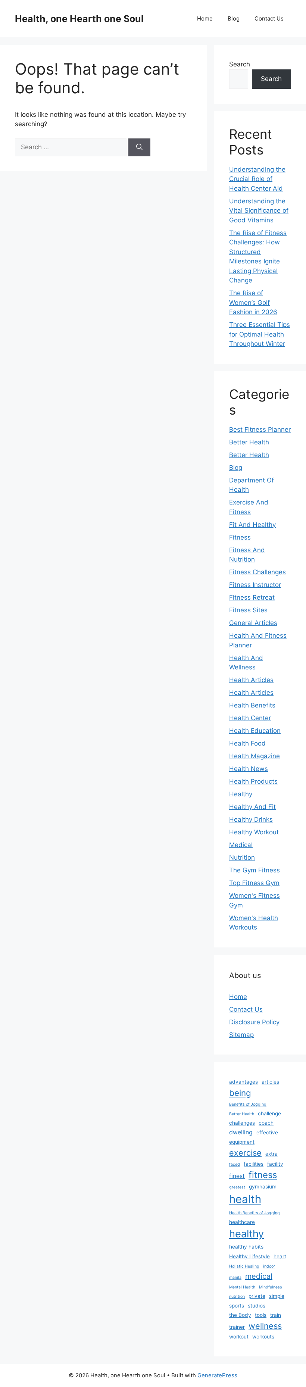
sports (236, 1306)
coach (266, 1123)
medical (258, 1276)
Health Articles (251, 680)
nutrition (237, 1296)
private (257, 1296)
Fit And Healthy (252, 524)
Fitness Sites (248, 610)
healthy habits (246, 1247)
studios (256, 1306)
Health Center (250, 718)
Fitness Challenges (257, 572)
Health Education (255, 730)
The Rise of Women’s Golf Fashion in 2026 (253, 302)
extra (271, 1154)
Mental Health (242, 1287)
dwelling (241, 1132)
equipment (242, 1142)
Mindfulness (270, 1287)
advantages (243, 1082)
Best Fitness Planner (260, 429)
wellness (265, 1326)
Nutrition (242, 857)
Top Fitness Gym (254, 883)
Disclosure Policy (254, 1022)
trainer (237, 1327)
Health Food (247, 743)
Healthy (240, 794)
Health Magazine (254, 756)
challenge (269, 1113)
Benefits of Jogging (247, 1104)
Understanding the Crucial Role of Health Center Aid (257, 179)
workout (239, 1337)
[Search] (139, 147)
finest (237, 1176)
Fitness (240, 537)
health (245, 1199)
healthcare (242, 1222)
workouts (263, 1337)
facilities (253, 1164)
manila (235, 1277)
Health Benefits (252, 705)
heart (280, 1256)
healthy (246, 1234)
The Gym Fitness (254, 870)
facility (275, 1164)
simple (276, 1296)
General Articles (253, 623)
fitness (263, 1174)
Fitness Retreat (252, 597)
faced (234, 1164)
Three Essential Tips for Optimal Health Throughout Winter (259, 334)
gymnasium (263, 1187)
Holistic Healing (244, 1266)
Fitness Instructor (255, 584)
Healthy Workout (254, 832)
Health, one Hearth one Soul (79, 18)
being (240, 1093)
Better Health (249, 442)
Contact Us (269, 18)
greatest (237, 1187)
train (275, 1315)
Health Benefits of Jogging (254, 1212)
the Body (240, 1315)
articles (270, 1082)
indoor (269, 1266)
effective (267, 1132)
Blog (234, 18)
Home (205, 18)
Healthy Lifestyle (249, 1256)
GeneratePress (217, 1375)
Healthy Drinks (251, 819)
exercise (245, 1153)
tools (260, 1315)
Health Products (253, 781)
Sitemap (241, 1034)
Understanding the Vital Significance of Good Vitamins (258, 210)
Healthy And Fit (252, 806)
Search (239, 64)
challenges (242, 1123)
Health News (248, 768)
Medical (241, 845)
